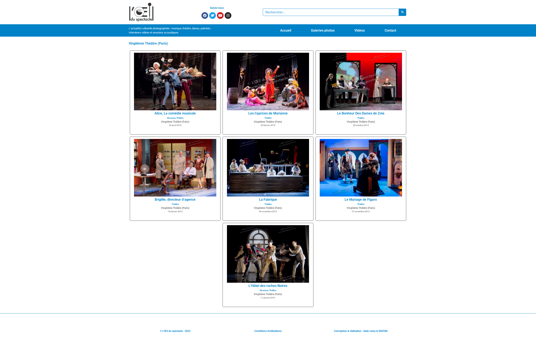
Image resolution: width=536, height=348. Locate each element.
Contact (390, 30)
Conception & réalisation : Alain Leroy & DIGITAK (361, 331)
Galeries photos (323, 30)
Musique (171, 118)
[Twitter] (212, 15)
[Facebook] (204, 15)
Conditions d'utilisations (268, 331)
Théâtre (179, 118)
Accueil (285, 30)
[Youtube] (220, 15)
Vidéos (359, 30)
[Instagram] (228, 15)
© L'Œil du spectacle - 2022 (175, 331)
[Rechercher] (402, 12)
